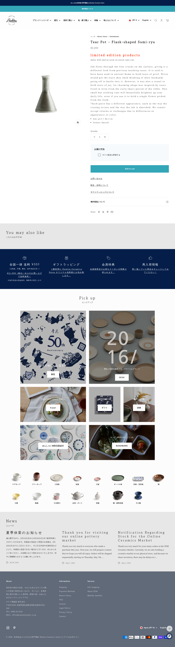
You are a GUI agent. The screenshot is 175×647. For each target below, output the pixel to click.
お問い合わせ (96, 178)
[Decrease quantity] (94, 137)
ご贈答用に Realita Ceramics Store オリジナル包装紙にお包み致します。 (66, 272)
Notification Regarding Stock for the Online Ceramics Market (141, 536)
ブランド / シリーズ (41, 20)
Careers (62, 616)
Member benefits (95, 596)
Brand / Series (102, 36)
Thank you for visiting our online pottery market (85, 536)
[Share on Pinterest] (107, 212)
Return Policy (65, 596)
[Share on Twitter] (103, 212)
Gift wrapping (93, 587)
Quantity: (94, 131)
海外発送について (87, 8)
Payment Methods (67, 591)
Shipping (63, 587)
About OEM (93, 591)
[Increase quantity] (105, 137)
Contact (62, 604)
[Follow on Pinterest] (14, 628)
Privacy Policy (65, 612)
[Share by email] (112, 212)
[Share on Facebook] (99, 212)
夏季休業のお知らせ (24, 532)
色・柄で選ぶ (83, 20)
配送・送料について (99, 185)
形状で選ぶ (67, 20)
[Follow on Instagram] (8, 628)
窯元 (56, 20)
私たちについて (110, 20)
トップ (93, 36)
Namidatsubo (114, 36)
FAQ (61, 600)
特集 (96, 20)
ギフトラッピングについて (102, 192)
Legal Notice (64, 608)
